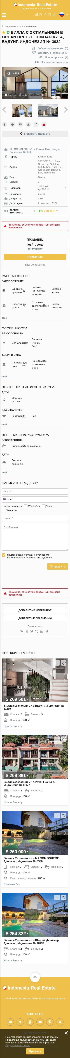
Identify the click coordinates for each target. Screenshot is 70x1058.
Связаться (35, 256)
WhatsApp (34, 506)
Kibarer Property (13, 726)
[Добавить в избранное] (63, 663)
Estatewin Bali (12, 884)
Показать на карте (37, 133)
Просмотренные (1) (56, 57)
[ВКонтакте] (22, 632)
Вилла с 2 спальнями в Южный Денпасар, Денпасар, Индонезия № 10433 (31, 942)
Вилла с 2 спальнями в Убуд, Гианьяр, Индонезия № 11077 (29, 783)
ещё (4, 317)
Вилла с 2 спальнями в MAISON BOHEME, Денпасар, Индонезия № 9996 (32, 860)
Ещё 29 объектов (35, 264)
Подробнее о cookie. (17, 1045)
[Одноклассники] (27, 632)
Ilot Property (35, 248)
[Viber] (37, 632)
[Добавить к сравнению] (57, 663)
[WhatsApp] (42, 632)
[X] (32, 632)
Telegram (11, 510)
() (40, 14)
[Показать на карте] (4, 124)
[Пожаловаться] (44, 124)
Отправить (58, 566)
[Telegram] (47, 632)
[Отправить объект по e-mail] (20, 124)
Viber (49, 506)
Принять (35, 1051)
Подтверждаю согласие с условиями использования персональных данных (29, 556)
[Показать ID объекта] (36, 124)
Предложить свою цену (54, 62)
